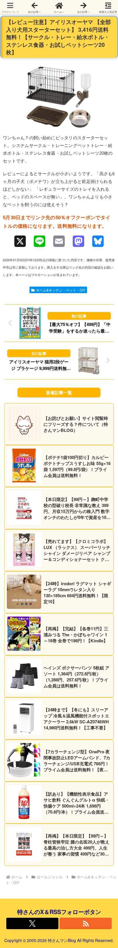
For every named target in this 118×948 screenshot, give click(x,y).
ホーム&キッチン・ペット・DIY (60, 289)
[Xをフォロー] (32, 923)
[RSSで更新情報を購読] (86, 923)
